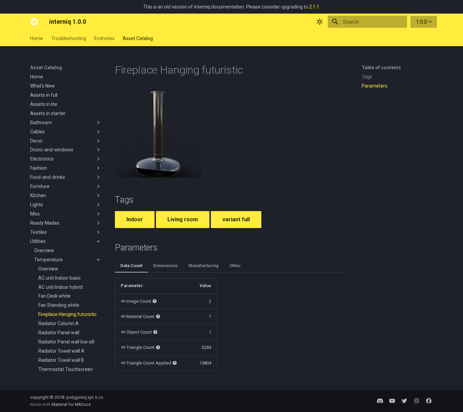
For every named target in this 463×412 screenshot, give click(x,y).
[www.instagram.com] (416, 400)
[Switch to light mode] (319, 22)
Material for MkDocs (71, 404)
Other (235, 265)
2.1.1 (314, 7)
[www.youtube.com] (392, 400)
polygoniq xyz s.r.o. (85, 397)
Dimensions (165, 265)
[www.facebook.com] (428, 400)
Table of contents (381, 67)
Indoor (134, 219)
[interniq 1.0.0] (34, 22)
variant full (236, 219)
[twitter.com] (404, 400)
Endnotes (104, 38)
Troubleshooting (68, 38)
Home (36, 38)
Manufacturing (203, 265)
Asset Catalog (138, 38)
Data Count (131, 265)
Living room (182, 219)
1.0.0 (421, 22)
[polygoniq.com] (380, 400)
